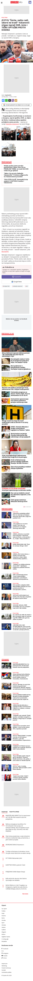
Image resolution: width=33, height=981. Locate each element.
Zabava (3, 927)
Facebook (5, 948)
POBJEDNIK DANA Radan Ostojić (15, 872)
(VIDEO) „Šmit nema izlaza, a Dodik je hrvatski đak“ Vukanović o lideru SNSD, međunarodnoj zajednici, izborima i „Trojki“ (21, 556)
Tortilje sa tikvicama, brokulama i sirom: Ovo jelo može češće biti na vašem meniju (18, 852)
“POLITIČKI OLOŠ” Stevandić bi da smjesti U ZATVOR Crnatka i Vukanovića (16, 181)
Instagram (5, 953)
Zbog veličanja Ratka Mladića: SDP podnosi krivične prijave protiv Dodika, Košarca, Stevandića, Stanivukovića (21, 676)
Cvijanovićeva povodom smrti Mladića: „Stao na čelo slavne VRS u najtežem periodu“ (21, 727)
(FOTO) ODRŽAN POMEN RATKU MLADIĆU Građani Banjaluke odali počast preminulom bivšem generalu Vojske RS (22, 697)
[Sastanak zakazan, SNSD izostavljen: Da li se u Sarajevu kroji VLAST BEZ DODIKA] (6, 606)
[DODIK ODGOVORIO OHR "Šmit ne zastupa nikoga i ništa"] (6, 546)
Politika (4, 17)
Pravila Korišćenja (6, 968)
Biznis (3, 918)
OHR (27, 286)
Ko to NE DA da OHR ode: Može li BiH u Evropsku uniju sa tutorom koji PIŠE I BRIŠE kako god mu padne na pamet (22, 617)
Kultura (3, 934)
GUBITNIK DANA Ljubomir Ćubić (15, 865)
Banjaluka (4, 941)
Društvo (4, 915)
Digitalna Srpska (6, 936)
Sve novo (25, 894)
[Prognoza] (29, 2)
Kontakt (4, 970)
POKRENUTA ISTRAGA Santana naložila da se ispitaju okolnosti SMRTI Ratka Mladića (22, 747)
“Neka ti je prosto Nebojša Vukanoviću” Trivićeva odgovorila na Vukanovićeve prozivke (16, 175)
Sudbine (4, 929)
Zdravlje (4, 925)
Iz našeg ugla (5, 939)
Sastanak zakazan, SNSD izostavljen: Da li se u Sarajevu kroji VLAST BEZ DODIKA (21, 606)
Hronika (4, 920)
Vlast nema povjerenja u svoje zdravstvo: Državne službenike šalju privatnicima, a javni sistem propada (18, 838)
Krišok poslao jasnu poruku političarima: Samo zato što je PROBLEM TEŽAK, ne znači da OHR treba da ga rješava (16, 168)
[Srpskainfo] (16, 2)
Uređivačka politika (6, 972)
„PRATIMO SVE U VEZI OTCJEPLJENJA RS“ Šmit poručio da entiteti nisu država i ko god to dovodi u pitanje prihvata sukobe (22, 627)
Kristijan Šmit (6, 286)
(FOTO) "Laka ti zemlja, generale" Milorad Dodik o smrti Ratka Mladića (22, 767)
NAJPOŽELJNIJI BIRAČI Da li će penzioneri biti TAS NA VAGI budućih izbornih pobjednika (21, 665)
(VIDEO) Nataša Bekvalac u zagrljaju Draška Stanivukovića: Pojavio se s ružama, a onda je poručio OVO (22, 707)
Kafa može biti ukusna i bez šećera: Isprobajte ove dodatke (16, 879)
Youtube (5, 955)
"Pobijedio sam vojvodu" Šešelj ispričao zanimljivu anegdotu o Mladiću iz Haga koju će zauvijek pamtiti (22, 718)
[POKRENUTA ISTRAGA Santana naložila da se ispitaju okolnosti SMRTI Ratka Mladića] (6, 747)
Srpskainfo (8, 95)
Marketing (4, 966)
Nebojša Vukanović (12, 124)
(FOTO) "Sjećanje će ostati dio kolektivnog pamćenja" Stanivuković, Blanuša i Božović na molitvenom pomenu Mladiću (22, 687)
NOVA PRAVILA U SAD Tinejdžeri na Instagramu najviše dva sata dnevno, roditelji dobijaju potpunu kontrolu (17, 887)
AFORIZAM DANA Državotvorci (15, 845)
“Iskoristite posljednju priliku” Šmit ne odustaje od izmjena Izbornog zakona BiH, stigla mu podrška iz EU (22, 516)
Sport (3, 922)
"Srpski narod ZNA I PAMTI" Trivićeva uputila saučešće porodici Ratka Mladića (21, 777)
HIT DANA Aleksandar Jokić (14, 858)
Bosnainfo (5, 252)
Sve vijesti (4, 908)
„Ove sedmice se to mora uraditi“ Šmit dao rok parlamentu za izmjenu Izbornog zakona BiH (20, 526)
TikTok (5, 958)
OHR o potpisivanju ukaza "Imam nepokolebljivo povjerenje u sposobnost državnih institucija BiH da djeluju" (20, 577)
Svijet (3, 913)
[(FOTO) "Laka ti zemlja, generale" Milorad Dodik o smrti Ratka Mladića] (6, 767)
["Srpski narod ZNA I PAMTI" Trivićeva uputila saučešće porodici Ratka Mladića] (6, 777)
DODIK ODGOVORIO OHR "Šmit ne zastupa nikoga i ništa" (21, 545)
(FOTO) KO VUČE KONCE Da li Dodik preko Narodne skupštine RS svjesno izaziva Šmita (22, 596)
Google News (18, 282)
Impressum (4, 963)
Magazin (4, 932)
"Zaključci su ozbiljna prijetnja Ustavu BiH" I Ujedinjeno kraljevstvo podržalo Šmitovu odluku (21, 567)
